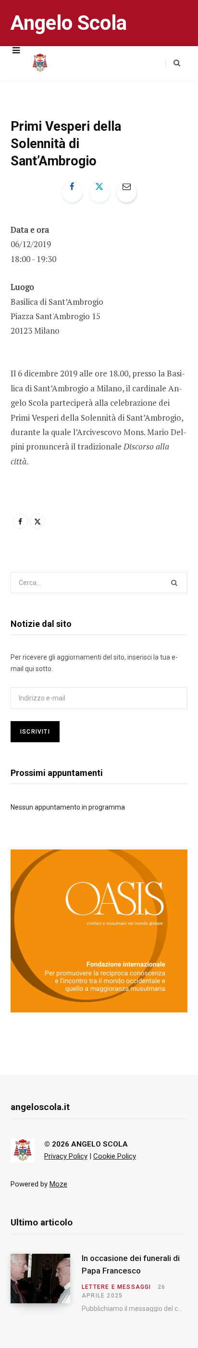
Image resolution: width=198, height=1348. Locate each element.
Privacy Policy (65, 1156)
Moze (58, 1184)
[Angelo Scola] (40, 63)
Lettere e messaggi (116, 1287)
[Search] (172, 63)
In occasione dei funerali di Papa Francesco (131, 1264)
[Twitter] (99, 192)
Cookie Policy (114, 1156)
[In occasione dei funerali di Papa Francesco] (46, 1283)
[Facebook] (72, 192)
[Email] (126, 192)
